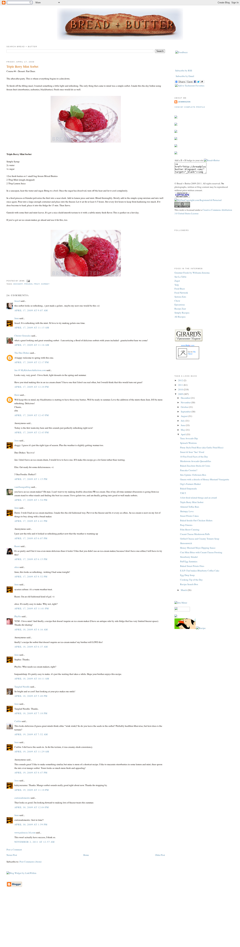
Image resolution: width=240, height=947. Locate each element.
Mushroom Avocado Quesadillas (195, 461)
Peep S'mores (186, 525)
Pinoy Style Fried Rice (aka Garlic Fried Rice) (201, 447)
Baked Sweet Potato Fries (192, 566)
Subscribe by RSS (183, 70)
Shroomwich (186, 543)
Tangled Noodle (22, 686)
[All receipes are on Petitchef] (185, 628)
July (183, 420)
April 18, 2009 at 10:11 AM (31, 678)
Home (86, 855)
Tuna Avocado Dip (189, 438)
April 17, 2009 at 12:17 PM (31, 362)
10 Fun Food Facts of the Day (194, 456)
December (186, 397)
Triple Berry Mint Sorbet (22, 66)
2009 (181, 394)
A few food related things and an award (198, 497)
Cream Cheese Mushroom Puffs (195, 534)
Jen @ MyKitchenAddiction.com (30, 370)
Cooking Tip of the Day (191, 579)
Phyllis (17, 616)
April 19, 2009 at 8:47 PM (31, 772)
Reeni (17, 546)
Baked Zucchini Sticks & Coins (195, 465)
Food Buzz (179, 288)
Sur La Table (180, 276)
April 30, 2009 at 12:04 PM (31, 807)
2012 (181, 380)
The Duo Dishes (22, 352)
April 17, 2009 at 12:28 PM (31, 386)
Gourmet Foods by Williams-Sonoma (192, 272)
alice (16, 567)
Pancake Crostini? (188, 470)
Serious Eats (180, 296)
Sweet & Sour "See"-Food (192, 452)
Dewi (16, 394)
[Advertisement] (120, 922)
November (186, 402)
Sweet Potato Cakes (189, 515)
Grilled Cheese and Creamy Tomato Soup (199, 538)
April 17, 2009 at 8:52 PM (31, 576)
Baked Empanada (188, 488)
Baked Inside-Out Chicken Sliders (196, 520)
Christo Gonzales (22, 335)
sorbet (45, 284)
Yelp (176, 284)
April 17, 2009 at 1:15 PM (31, 479)
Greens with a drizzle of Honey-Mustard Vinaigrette (204, 479)
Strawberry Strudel (189, 556)
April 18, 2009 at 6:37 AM (31, 646)
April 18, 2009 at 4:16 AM (31, 629)
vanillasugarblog (22, 486)
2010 (181, 389)
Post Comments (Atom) (30, 861)
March (184, 590)
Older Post (160, 855)
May (183, 429)
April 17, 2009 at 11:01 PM (31, 608)
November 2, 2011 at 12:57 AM (34, 841)
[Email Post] (28, 281)
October (185, 407)
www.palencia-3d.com (24, 832)
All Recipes (180, 316)
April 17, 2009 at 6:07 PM (31, 538)
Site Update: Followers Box (193, 474)
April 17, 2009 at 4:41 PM (31, 521)
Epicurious (179, 304)
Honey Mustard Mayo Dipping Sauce (197, 547)
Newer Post (12, 855)
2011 (181, 384)
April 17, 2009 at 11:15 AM (31, 327)
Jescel (17, 300)
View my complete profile (189, 107)
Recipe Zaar (180, 308)
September (186, 411)
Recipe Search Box (189, 584)
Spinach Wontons (188, 442)
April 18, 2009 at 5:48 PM (31, 695)
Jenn (16, 318)
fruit (37, 284)
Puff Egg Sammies (188, 561)
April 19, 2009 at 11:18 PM (31, 789)
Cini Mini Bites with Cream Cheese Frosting (201, 552)
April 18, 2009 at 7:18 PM (31, 713)
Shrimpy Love (187, 511)
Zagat (177, 280)
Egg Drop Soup (187, 575)
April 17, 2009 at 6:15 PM (31, 559)
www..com (187, 345)
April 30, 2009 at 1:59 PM (31, 824)
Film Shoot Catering (189, 529)
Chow (177, 300)
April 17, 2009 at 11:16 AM (31, 344)
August (184, 416)
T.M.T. (183, 493)
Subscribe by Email (185, 76)
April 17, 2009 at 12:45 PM (31, 415)
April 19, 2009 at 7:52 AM (31, 734)
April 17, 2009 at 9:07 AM (31, 310)
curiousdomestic (22, 797)
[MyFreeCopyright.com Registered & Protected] (198, 200)
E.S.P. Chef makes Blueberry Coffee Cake (199, 570)
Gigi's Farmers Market (190, 484)
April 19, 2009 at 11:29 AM (31, 751)
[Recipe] (201, 628)
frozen (28, 284)
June (183, 425)
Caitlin (17, 721)
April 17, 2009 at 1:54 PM (31, 499)
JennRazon (184, 102)
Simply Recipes (181, 312)
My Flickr (192, 353)
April (183, 434)
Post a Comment (14, 849)
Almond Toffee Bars (189, 506)
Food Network (181, 292)
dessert (18, 284)
